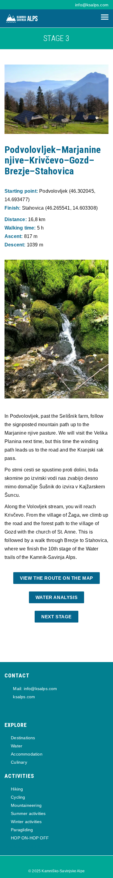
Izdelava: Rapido (23, 846)
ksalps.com (23, 696)
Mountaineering (26, 805)
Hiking (17, 789)
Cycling (18, 797)
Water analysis (56, 597)
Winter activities (26, 821)
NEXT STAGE (56, 616)
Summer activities (28, 813)
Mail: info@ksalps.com (34, 688)
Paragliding (22, 829)
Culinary (19, 762)
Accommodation (26, 754)
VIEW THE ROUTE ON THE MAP (56, 578)
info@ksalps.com (91, 4)
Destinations (23, 737)
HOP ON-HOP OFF (30, 837)
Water (16, 745)
